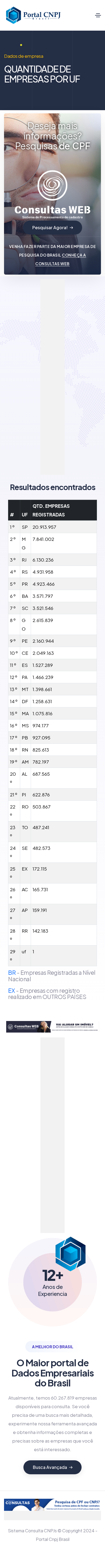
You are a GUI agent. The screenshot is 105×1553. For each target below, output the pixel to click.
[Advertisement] (61, 359)
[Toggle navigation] (98, 15)
